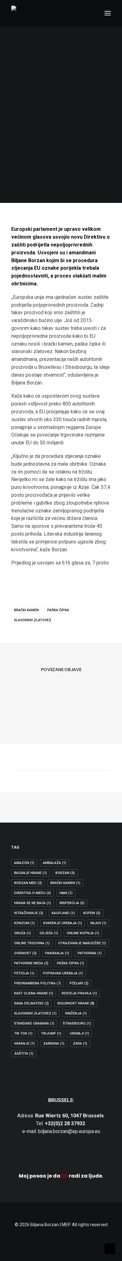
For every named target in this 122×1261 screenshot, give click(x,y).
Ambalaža (54, 863)
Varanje (24, 1043)
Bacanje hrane (30, 873)
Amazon (24, 863)
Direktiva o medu (32, 893)
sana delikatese (31, 1003)
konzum (24, 923)
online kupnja (83, 933)
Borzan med (28, 883)
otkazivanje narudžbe (82, 943)
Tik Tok (23, 1033)
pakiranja (57, 953)
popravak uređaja (63, 973)
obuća (22, 933)
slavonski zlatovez (32, 620)
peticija (24, 973)
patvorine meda (31, 963)
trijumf (51, 1033)
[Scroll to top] (109, 1248)
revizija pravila (79, 993)
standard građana (34, 1023)
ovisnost (25, 953)
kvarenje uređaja (62, 923)
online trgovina (32, 943)
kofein (91, 913)
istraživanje (28, 913)
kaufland (63, 913)
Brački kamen (26, 610)
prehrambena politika (37, 983)
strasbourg (77, 1023)
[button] (107, 13)
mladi (98, 923)
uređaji (79, 1033)
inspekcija (71, 903)
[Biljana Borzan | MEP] (18, 13)
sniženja (76, 1013)
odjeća (48, 933)
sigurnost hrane (75, 1003)
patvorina (90, 953)
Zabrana (53, 1043)
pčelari (79, 983)
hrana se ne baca (32, 903)
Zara (80, 1043)
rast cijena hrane (33, 993)
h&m (66, 893)
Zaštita (23, 1054)
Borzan (65, 873)
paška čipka (58, 610)
